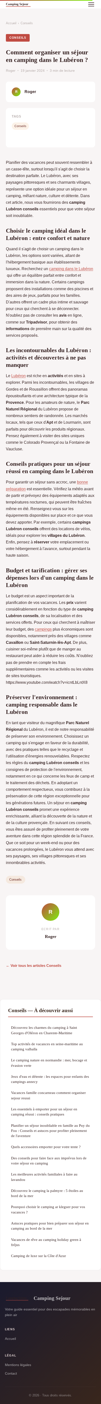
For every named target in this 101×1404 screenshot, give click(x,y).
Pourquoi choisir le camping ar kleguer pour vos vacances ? (48, 1209)
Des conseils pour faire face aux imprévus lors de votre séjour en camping (49, 1160)
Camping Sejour (52, 1298)
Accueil (11, 23)
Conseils (27, 23)
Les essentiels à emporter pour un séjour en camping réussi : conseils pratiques (44, 1111)
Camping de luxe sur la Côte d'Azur (38, 1256)
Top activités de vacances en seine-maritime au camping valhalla (47, 1046)
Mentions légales (18, 1365)
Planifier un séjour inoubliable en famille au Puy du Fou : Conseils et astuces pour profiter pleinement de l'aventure (50, 1130)
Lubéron (18, 376)
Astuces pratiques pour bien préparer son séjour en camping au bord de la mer (50, 1225)
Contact (11, 1373)
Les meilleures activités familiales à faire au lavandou (44, 1176)
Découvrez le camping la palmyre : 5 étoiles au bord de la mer (47, 1193)
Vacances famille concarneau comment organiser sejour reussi (48, 1095)
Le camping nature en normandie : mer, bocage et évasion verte (49, 1062)
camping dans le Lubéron (71, 269)
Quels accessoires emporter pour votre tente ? (46, 1147)
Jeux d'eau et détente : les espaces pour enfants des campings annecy (50, 1079)
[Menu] (91, 4)
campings (43, 629)
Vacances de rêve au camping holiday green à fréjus (46, 1242)
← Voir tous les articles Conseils (33, 965)
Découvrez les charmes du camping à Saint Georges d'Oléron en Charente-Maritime (44, 1030)
